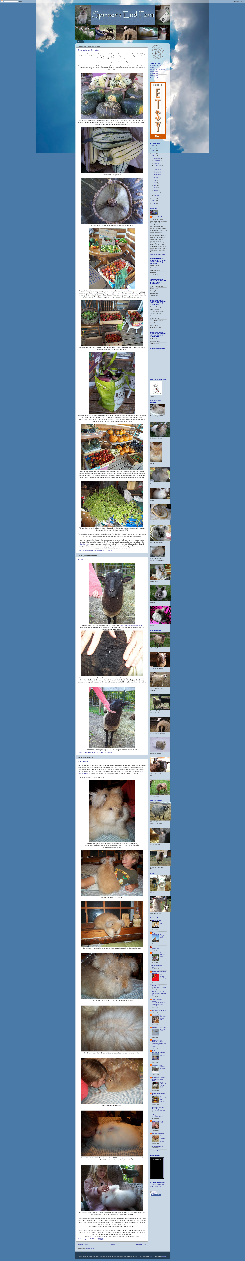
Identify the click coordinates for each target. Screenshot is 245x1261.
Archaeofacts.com (158, 947)
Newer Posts (83, 1245)
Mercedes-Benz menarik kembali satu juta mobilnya (159, 1044)
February (157, 193)
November (157, 160)
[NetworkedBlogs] (153, 1193)
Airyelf (151, 1256)
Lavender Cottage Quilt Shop (158, 1108)
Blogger (163, 1256)
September (157, 165)
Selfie (161, 1122)
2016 (154, 146)
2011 (154, 198)
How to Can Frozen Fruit (159, 987)
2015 (154, 148)
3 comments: (110, 1239)
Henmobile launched (162, 1067)
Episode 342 (154, 78)
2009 (154, 203)
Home (80, 42)
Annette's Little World (159, 1027)
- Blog (154, 1115)
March (156, 190)
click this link (84, 544)
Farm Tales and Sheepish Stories (157, 1040)
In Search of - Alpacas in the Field (158, 1051)
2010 (154, 201)
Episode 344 (154, 73)
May (155, 185)
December (157, 158)
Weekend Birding (162, 1029)
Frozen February (162, 1054)
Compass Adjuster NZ (159, 1010)
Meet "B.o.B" (83, 560)
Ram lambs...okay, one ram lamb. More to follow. (163, 1138)
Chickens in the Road (159, 992)
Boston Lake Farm (158, 1121)
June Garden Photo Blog (163, 976)
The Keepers (83, 761)
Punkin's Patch (157, 965)
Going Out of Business (158, 1110)
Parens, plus (155, 948)
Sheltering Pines (157, 1146)
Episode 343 (154, 75)
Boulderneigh (156, 953)
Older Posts (141, 1245)
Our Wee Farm (156, 1015)
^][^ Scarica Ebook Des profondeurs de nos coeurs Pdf (158, 1004)
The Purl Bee (156, 1150)
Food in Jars (156, 985)
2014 (154, 151)
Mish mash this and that (163, 1018)
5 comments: (110, 550)
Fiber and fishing (162, 955)
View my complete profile (157, 254)
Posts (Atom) (90, 1248)
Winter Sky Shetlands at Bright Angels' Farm (159, 1079)
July (155, 180)
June (155, 182)
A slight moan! (162, 936)
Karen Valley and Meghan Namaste (131, 625)
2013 (154, 153)
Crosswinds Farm (158, 1133)
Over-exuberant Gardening (88, 50)
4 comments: (109, 752)
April (155, 187)
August (156, 177)
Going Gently (156, 920)
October (156, 163)
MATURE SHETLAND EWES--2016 (163, 1085)
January (156, 195)
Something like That (157, 1116)
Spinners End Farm (158, 217)
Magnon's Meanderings (156, 933)
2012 (154, 156)
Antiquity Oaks (157, 1065)
